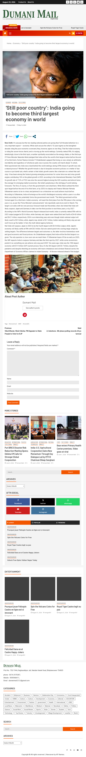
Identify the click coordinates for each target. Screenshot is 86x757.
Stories (53, 709)
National (14, 102)
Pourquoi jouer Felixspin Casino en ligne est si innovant (28, 530)
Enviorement (22, 702)
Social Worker (28, 709)
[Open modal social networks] (34, 136)
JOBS (70, 702)
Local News (8, 706)
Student (61, 709)
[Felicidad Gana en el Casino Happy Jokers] (17, 631)
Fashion (31, 702)
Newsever (50, 755)
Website (10, 394)
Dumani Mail (11, 125)
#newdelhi (26, 324)
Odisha (66, 706)
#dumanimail (13, 324)
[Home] (5, 33)
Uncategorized (11, 527)
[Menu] (10, 33)
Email (9, 386)
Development (40, 699)
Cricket (7, 699)
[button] (10, 33)
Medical (39, 706)
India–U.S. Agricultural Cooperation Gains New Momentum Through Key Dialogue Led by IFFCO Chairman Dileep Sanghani (43, 453)
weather (68, 713)
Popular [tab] (37, 522)
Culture (22, 699)
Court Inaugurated (74, 695)
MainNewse (29, 706)
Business (27, 695)
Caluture (36, 695)
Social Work (17, 709)
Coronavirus (60, 695)
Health (51, 702)
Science (7, 709)
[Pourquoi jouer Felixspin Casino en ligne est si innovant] (17, 589)
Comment (11, 349)
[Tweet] (19, 136)
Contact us (22, 2)
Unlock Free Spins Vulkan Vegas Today (22, 560)
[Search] (69, 33)
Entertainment (9, 702)
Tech (69, 709)
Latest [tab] (11, 522)
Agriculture (34, 442)
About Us (31, 2)
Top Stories (22, 102)
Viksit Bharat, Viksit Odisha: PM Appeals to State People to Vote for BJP (23, 331)
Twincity (15, 444)
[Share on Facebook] (8, 136)
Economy (8, 102)
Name (9, 379)
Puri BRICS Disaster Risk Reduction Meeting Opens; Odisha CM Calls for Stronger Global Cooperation (16, 453)
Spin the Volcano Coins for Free (42, 28)
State (58, 442)
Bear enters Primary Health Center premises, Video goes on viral (69, 448)
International (16, 442)
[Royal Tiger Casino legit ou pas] (69, 589)
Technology (34, 444)
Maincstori (18, 706)
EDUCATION (8, 442)
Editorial (60, 699)
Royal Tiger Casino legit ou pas (73, 28)
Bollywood (17, 695)
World (76, 713)
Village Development (55, 713)
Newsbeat (57, 706)
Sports (38, 709)
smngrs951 (22, 615)
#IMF (19, 324)
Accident (7, 695)
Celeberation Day (47, 695)
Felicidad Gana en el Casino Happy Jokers (23, 552)
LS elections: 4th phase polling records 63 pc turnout (64, 331)
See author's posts (33, 308)
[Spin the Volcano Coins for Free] (43, 589)
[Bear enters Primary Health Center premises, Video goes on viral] (69, 428)
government (42, 702)
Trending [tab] (61, 522)
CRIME (14, 699)
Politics (23, 442)
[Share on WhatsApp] (28, 136)
